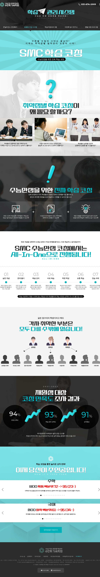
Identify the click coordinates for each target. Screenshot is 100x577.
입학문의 (29, 556)
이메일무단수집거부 (67, 556)
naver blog (57, 570)
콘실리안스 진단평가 (10, 27)
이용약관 (45, 556)
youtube (46, 570)
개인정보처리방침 (55, 556)
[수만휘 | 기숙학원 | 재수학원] (9, 4)
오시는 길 (22, 556)
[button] (3, 489)
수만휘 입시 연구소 (71, 27)
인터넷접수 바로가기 (51, 530)
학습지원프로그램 (51, 27)
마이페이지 (79, 556)
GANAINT (67, 564)
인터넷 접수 (38, 556)
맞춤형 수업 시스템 (30, 27)
